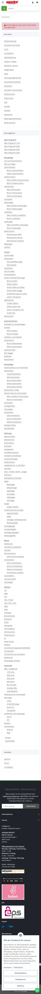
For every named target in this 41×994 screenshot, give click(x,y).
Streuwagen (8, 409)
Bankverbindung (10, 41)
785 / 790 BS (8, 600)
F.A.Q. (6, 49)
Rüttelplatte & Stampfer (13, 478)
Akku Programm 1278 (12, 143)
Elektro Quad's (12, 284)
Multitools (7, 356)
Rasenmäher (8, 371)
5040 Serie (10, 675)
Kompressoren (9, 462)
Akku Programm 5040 (12, 146)
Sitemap (7, 110)
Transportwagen (10, 529)
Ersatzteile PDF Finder (12, 45)
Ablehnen (20, 986)
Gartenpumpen (9, 350)
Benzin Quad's (12, 281)
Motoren (7, 723)
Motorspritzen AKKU (14, 234)
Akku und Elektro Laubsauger (17, 225)
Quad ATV (10, 707)
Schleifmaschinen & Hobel (13, 510)
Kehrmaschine (9, 632)
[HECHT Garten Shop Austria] (12, 2)
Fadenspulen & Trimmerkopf (14, 694)
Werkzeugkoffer (10, 536)
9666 (8, 733)
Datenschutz (18, 967)
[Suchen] (4, 8)
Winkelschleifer (12, 523)
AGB (5, 102)
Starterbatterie (12, 691)
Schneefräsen (9, 560)
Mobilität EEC (9, 300)
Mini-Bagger (8, 353)
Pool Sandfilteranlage (14, 262)
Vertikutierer (8, 412)
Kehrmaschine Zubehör (15, 556)
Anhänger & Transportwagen (14, 324)
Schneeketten (9, 576)
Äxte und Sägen (10, 164)
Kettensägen (8, 202)
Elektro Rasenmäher (14, 383)
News (6, 74)
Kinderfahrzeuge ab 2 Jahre (17, 294)
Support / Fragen (10, 61)
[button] (33, 2)
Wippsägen (8, 244)
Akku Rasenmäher (13, 377)
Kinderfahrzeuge (13, 704)
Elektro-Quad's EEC (14, 306)
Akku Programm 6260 (12, 153)
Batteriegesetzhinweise (12, 119)
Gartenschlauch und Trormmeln (16, 368)
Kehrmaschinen (10, 553)
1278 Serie (10, 672)
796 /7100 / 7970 (10, 603)
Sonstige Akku (12, 688)
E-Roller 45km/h (12, 303)
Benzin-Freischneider (14, 399)
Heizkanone (8, 544)
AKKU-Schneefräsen (14, 563)
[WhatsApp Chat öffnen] (37, 990)
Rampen (7, 645)
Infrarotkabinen (10, 274)
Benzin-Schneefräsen (14, 566)
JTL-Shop (24, 991)
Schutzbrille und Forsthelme (14, 654)
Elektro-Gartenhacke (14, 347)
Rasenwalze (8, 403)
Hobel (9, 516)
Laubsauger (8, 222)
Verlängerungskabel (11, 532)
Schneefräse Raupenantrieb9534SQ (17, 648)
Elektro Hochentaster (14, 196)
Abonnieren (31, 806)
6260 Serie (10, 682)
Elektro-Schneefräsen (14, 569)
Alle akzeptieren (21, 973)
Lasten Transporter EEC (15, 310)
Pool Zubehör (12, 265)
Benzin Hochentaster (14, 193)
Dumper (7, 327)
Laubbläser (8, 212)
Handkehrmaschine (11, 452)
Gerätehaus (8, 268)
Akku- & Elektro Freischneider (17, 396)
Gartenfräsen (9, 340)
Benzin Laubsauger (14, 228)
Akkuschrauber (9, 436)
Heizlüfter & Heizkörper (12, 456)
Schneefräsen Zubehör (15, 572)
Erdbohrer (8, 619)
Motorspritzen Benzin (15, 238)
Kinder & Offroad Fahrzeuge (14, 278)
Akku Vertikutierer (13, 415)
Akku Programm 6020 (12, 149)
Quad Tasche (9, 641)
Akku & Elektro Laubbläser (16, 215)
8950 (6, 606)
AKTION (8, 738)
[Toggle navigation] (3, 1)
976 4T (9, 717)
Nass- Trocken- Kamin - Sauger (15, 472)
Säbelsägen (11, 497)
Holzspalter (8, 199)
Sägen (6, 481)
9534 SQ (10, 729)
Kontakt (7, 106)
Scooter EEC (11, 313)
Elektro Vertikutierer (14, 422)
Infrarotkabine (9, 629)
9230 (6, 609)
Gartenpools (8, 258)
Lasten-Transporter (14, 297)
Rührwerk (7, 475)
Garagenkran (9, 449)
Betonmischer (9, 440)
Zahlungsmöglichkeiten (12, 78)
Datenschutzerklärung (11, 796)
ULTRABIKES (8, 767)
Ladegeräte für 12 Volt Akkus (14, 465)
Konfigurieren (20, 979)
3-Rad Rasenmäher (14, 374)
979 (8, 720)
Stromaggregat (9, 526)
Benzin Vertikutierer (14, 419)
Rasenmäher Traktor (11, 390)
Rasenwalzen (9, 359)
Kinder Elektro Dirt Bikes (16, 287)
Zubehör (7, 247)
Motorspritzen (9, 231)
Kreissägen (11, 494)
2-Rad (9, 701)
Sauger (6, 504)
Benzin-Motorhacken (14, 343)
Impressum (7, 967)
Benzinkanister (9, 616)
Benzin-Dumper (12, 334)
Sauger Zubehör (13, 507)
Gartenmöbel (9, 255)
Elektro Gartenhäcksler (15, 174)
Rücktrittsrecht (9, 94)
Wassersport (8, 316)
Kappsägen (11, 491)
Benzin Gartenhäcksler (15, 170)
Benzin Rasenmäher (14, 380)
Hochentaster (9, 186)
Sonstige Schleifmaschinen (16, 520)
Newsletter (8, 86)
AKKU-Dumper (12, 331)
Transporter (11, 710)
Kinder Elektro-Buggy (14, 290)
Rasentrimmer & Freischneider (15, 393)
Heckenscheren (9, 177)
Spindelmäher (9, 428)
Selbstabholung (10, 57)
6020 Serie (10, 678)
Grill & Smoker (9, 271)
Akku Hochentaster (14, 190)
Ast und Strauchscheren (13, 161)
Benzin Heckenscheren (15, 183)
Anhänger (7, 613)
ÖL (5, 638)
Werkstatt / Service (11, 66)
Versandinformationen (12, 82)
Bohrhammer (9, 443)
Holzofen (7, 550)
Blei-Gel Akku (11, 685)
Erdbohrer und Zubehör (13, 337)
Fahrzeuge (8, 698)
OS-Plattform (9, 53)
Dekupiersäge (12, 488)
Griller (6, 622)
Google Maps (9, 70)
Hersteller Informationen (13, 90)
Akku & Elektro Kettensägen (17, 206)
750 (5, 597)
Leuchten (7, 468)
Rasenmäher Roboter (14, 387)
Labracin (7, 759)
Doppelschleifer (12, 513)
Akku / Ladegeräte (10, 669)
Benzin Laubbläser (13, 218)
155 (5, 590)
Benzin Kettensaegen (14, 209)
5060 (6, 593)
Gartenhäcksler (9, 167)
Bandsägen (11, 484)
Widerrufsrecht (9, 123)
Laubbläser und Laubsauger (14, 714)
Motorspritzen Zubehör (15, 241)
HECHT (6, 763)
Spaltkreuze (8, 657)
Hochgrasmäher (10, 425)
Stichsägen (11, 500)
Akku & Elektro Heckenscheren (18, 180)
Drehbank (7, 446)
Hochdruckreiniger (11, 459)
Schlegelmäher (9, 406)
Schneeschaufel (10, 579)
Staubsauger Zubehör (12, 661)
